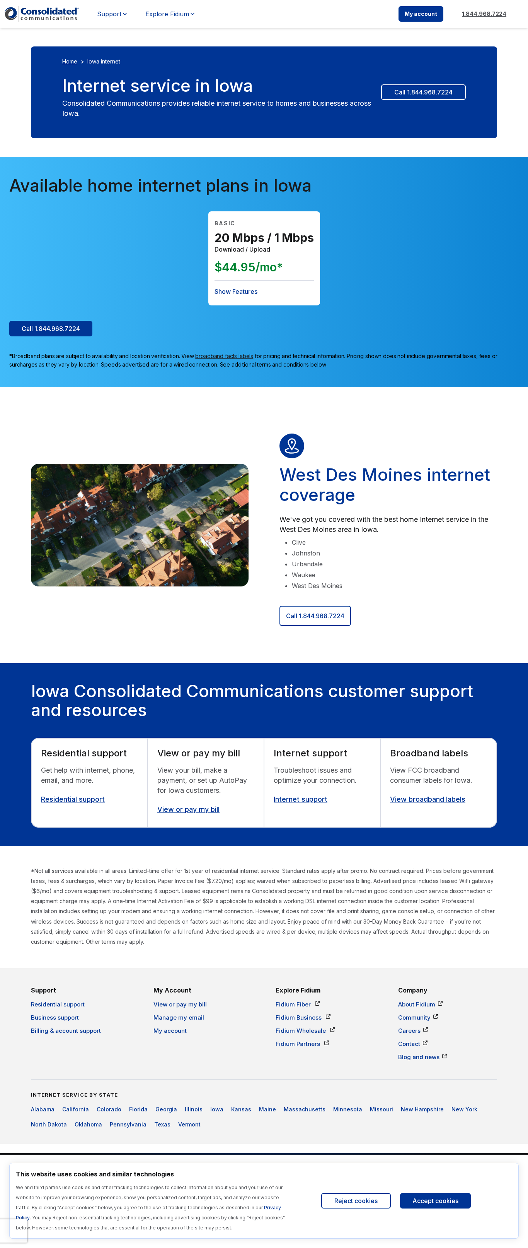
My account (421, 13)
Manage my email (178, 1017)
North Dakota (49, 1124)
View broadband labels (427, 799)
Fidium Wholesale (301, 1030)
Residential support (73, 799)
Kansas (241, 1109)
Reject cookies (356, 1201)
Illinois (194, 1109)
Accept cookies (435, 1201)
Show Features (236, 291)
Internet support (300, 799)
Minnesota (347, 1109)
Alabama (43, 1109)
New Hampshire (422, 1109)
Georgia (166, 1109)
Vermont (189, 1124)
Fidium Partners (299, 1043)
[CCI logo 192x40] (41, 14)
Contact (409, 1043)
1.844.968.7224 (484, 13)
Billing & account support (66, 1030)
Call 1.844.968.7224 (423, 92)
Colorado (109, 1109)
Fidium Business (299, 1017)
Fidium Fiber (294, 1004)
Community (414, 1017)
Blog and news (418, 1057)
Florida (138, 1109)
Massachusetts (304, 1109)
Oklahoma (88, 1124)
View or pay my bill (188, 809)
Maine (267, 1109)
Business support (55, 1017)
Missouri (381, 1109)
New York (464, 1109)
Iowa (216, 1109)
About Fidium (416, 1004)
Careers (409, 1030)
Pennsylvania (128, 1124)
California (75, 1109)
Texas (162, 1124)
